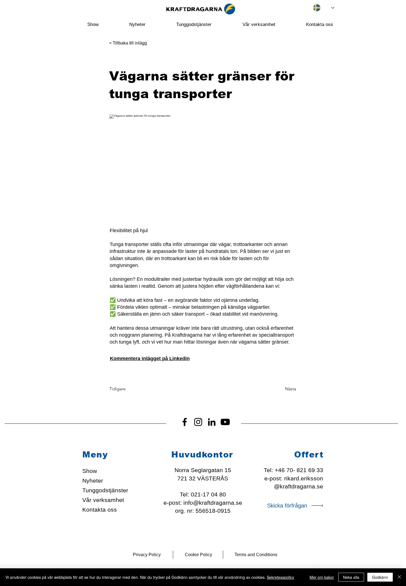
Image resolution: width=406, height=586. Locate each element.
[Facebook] (184, 422)
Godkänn (380, 577)
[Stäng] (399, 577)
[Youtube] (225, 422)
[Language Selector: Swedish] (319, 7)
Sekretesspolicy (280, 577)
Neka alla (351, 577)
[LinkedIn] (211, 422)
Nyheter (92, 480)
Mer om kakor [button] (322, 577)
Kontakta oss (99, 509)
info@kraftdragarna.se (212, 502)
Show (89, 471)
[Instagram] (198, 422)
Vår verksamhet (103, 500)
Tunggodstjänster (105, 490)
